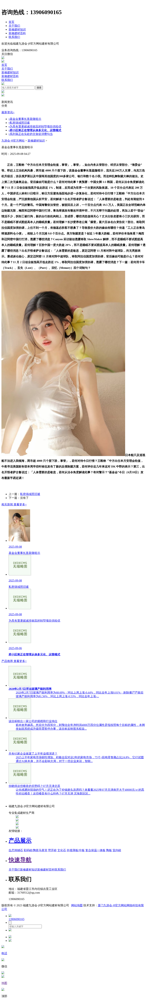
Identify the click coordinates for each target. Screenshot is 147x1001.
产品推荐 (14, 661)
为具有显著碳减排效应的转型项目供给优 (35, 126)
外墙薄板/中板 (76, 850)
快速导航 (20, 860)
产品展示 (20, 840)
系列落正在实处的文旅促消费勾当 (31, 133)
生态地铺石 (16, 850)
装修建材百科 (17, 33)
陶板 (109, 850)
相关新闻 (14, 504)
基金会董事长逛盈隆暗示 (25, 118)
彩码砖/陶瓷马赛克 (35, 850)
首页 (11, 21)
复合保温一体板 (95, 850)
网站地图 (77, 905)
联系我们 (14, 36)
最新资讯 (8, 112)
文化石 (61, 850)
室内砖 (117, 850)
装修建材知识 (17, 29)
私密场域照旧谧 (19, 122)
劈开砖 (52, 850)
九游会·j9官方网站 (13, 140)
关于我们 (14, 25)
